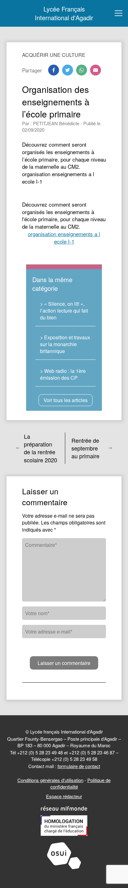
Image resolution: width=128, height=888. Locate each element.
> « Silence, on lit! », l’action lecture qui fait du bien (64, 310)
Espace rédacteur (64, 796)
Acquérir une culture (53, 54)
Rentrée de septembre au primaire (85, 448)
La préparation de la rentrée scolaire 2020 (40, 448)
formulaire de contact (78, 766)
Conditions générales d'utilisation (50, 780)
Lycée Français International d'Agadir (64, 13)
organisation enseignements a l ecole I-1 (64, 237)
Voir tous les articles (65, 400)
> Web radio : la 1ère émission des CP (63, 374)
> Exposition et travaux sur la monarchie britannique (65, 344)
